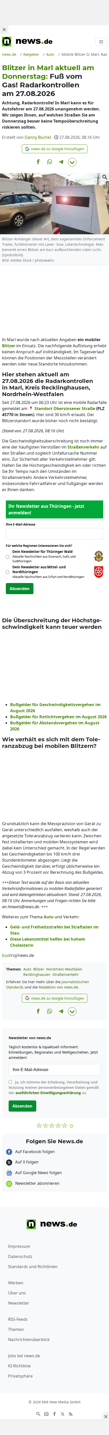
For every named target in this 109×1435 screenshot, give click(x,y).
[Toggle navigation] (101, 41)
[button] (54, 148)
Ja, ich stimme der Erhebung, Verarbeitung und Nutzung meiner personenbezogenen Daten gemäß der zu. (54, 1087)
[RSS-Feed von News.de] (71, 1414)
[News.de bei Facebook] (54, 1414)
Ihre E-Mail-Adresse (22, 524)
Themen (16, 1329)
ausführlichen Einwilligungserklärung (48, 1092)
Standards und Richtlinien (33, 1266)
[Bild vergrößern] (105, 177)
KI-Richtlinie (19, 1366)
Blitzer (38, 969)
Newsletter (18, 1303)
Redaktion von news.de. (59, 987)
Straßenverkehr (65, 974)
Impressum (19, 1246)
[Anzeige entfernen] (105, 1416)
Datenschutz (20, 1256)
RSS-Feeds (18, 1319)
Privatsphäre (20, 1376)
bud (6, 955)
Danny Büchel (38, 137)
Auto (27, 969)
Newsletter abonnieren (37, 1183)
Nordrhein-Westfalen (64, 969)
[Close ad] (4, 29)
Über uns (17, 1293)
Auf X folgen (26, 1162)
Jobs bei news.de (24, 1356)
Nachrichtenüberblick (29, 1339)
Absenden (20, 588)
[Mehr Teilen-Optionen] (72, 162)
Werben (15, 1283)
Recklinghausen (36, 974)
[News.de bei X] (63, 1414)
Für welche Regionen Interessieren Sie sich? (41, 546)
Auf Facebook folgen (34, 1151)
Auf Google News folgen (38, 1172)
